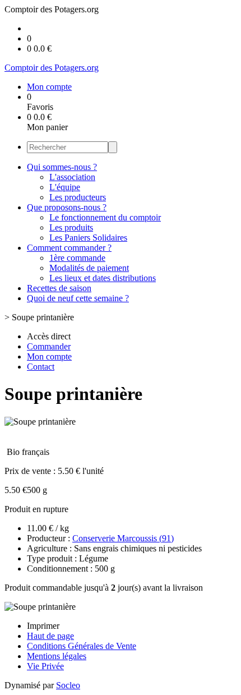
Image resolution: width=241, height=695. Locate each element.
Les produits (71, 227)
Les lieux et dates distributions (102, 278)
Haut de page (50, 636)
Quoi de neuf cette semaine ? (78, 298)
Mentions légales (56, 656)
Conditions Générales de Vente (81, 646)
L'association (72, 177)
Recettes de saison (59, 288)
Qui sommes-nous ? (62, 167)
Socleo (68, 685)
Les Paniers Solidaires (88, 237)
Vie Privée (45, 666)
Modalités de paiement (89, 268)
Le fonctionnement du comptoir (105, 217)
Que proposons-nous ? (66, 207)
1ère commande (77, 258)
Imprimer (43, 625)
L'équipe (64, 187)
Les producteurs (77, 197)
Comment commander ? (69, 247)
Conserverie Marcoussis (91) (123, 538)
